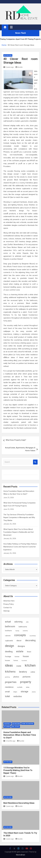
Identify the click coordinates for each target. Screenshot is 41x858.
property (25, 682)
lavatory (23, 671)
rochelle (19, 687)
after (27, 622)
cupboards (9, 641)
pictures (26, 676)
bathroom (10, 626)
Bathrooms (8, 55)
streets (34, 692)
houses (7, 660)
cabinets (8, 635)
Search (35, 462)
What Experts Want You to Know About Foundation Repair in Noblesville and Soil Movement (18, 532)
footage (8, 656)
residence (9, 687)
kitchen (30, 665)
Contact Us (7, 608)
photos (16, 677)
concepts (20, 635)
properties (10, 682)
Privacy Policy (8, 604)
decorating (30, 640)
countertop (32, 635)
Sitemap (6, 611)
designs (21, 646)
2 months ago (10, 741)
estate (19, 651)
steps (15, 692)
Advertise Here (8, 601)
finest (29, 652)
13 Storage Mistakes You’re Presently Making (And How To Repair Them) (17, 770)
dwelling (9, 651)
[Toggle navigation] (11, 27)
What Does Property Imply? (16, 440)
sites (27, 687)
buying (17, 630)
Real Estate (15, 726)
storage (24, 691)
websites (17, 696)
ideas (9, 665)
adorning (18, 621)
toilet (7, 696)
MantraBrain (20, 855)
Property (7, 723)
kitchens (10, 671)
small (7, 691)
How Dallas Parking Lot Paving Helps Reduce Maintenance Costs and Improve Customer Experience (20, 547)
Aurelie (20, 67)
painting (7, 677)
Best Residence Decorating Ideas (18, 803)
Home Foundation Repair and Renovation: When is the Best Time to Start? (19, 735)
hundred (24, 660)
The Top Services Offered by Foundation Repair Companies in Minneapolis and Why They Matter (19, 517)
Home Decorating (27, 723)
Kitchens (7, 726)
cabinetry (25, 630)
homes (17, 656)
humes (16, 660)
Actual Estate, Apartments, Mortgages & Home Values (20, 449)
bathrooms (23, 627)
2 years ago (9, 776)
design (9, 646)
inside (19, 666)
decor (19, 640)
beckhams (8, 630)
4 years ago (9, 67)
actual (8, 621)
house (26, 656)
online (33, 672)
